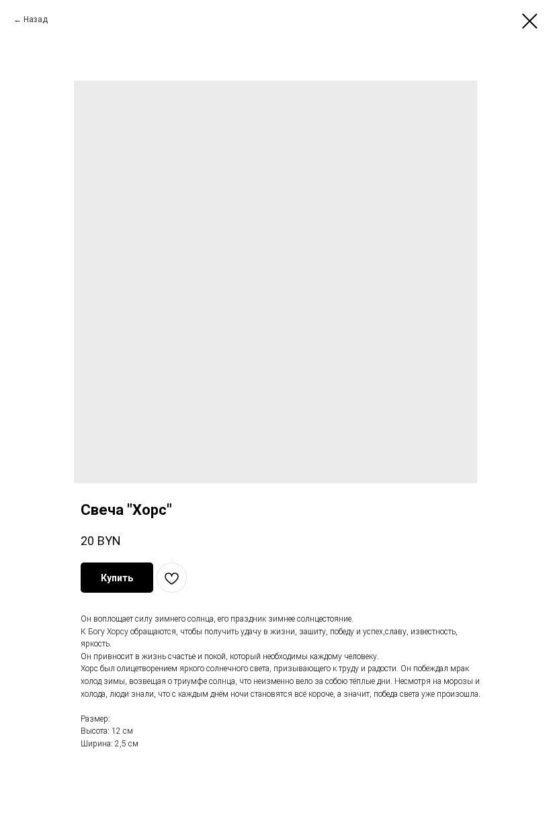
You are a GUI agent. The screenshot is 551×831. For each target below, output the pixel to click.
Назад (37, 19)
